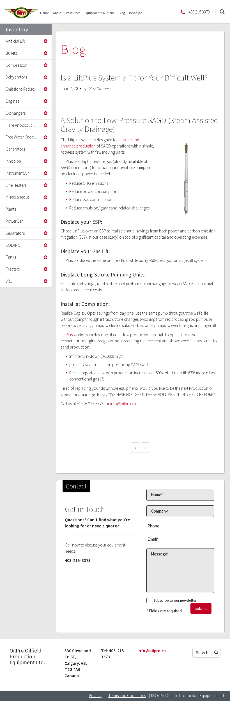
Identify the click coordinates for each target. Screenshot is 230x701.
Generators (15, 149)
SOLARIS (13, 245)
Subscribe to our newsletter (175, 600)
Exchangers (16, 113)
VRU (9, 281)
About (57, 13)
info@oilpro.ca (123, 403)
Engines (12, 101)
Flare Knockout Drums (24, 125)
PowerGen (15, 221)
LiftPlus (67, 334)
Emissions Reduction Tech (25, 89)
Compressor (16, 65)
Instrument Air (17, 173)
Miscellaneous (17, 197)
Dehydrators (16, 77)
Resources (73, 13)
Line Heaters (16, 185)
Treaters (13, 269)
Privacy (95, 695)
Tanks (11, 257)
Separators (15, 233)
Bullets (11, 53)
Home (44, 13)
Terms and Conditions (127, 695)
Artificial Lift (15, 41)
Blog (122, 13)
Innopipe (135, 13)
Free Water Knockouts (24, 137)
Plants (11, 209)
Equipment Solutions (99, 13)
